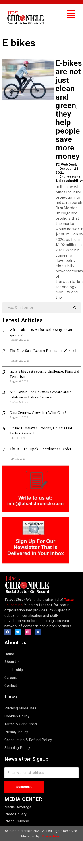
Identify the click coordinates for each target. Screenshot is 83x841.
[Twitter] (18, 632)
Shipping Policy (17, 748)
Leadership (13, 670)
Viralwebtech (52, 836)
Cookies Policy (16, 716)
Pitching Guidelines (20, 708)
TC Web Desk (66, 164)
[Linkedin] (38, 632)
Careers (10, 678)
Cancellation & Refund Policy (28, 740)
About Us (11, 662)
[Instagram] (28, 632)
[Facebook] (7, 632)
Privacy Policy (16, 732)
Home (9, 654)
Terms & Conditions (20, 724)
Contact (10, 686)
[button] (71, 14)
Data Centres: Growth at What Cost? (38, 412)
